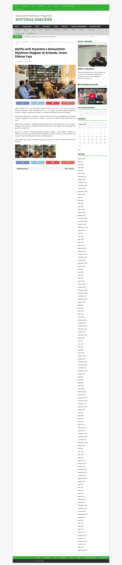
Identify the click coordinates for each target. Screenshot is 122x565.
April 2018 (81, 457)
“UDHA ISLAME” (24, 6)
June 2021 (81, 344)
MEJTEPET (82, 30)
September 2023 (82, 263)
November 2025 (82, 185)
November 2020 (82, 365)
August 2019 (81, 409)
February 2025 (82, 212)
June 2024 (81, 236)
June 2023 (81, 272)
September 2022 (82, 299)
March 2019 (81, 424)
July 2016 (80, 520)
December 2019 (82, 398)
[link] (57, 108)
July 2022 (80, 305)
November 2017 (82, 472)
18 (84, 139)
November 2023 (82, 257)
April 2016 (81, 529)
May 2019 (81, 419)
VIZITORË (47, 30)
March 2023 (81, 281)
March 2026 (81, 173)
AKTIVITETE (17, 30)
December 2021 (82, 326)
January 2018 (81, 466)
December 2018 (82, 433)
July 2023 (80, 269)
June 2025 (81, 200)
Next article (69, 168)
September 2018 (82, 442)
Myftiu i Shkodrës (86, 69)
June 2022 (81, 308)
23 (105, 139)
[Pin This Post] (53, 103)
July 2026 (80, 161)
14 (96, 137)
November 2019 (82, 401)
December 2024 (82, 218)
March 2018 (81, 460)
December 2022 (82, 290)
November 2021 (82, 329)
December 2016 (82, 505)
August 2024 (81, 230)
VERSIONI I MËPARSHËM (68, 6)
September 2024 (82, 227)
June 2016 (81, 523)
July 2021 (80, 341)
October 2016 (82, 511)
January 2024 (81, 251)
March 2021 (81, 353)
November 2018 (82, 436)
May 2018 (81, 454)
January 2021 (81, 359)
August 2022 (81, 302)
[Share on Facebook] (22, 103)
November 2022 (82, 293)
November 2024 (82, 221)
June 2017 (81, 487)
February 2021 (82, 356)
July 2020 (80, 377)
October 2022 (82, 296)
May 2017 (81, 490)
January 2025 (81, 215)
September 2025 (82, 191)
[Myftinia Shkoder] (61, 18)
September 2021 (82, 335)
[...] (91, 78)
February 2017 (82, 499)
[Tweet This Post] (38, 103)
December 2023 (82, 254)
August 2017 (81, 481)
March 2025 (81, 209)
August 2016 (81, 517)
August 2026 (81, 158)
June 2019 (81, 415)
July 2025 (80, 197)
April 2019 (81, 421)
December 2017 (82, 469)
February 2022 (82, 320)
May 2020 (81, 383)
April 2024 (81, 242)
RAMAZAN (65, 30)
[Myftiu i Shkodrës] (92, 66)
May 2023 (81, 275)
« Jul (79, 150)
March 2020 (81, 389)
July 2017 (80, 484)
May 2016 (81, 526)
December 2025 (82, 182)
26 (88, 143)
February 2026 (82, 176)
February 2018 (82, 463)
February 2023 (82, 284)
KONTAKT (56, 6)
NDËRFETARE (56, 30)
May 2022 (81, 311)
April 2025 (81, 206)
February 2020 (82, 392)
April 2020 (81, 386)
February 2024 (82, 248)
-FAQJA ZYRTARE (39, 561)
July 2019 (80, 413)
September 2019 (82, 407)
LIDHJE (49, 6)
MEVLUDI (74, 30)
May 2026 (81, 167)
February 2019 (82, 427)
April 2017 (81, 493)
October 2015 (82, 544)
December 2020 (82, 362)
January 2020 (81, 395)
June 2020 (81, 380)
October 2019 (82, 404)
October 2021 (82, 332)
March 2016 (81, 532)
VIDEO (33, 6)
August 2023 (81, 266)
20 (92, 139)
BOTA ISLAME (91, 30)
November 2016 (82, 508)
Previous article (22, 168)
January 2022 (81, 323)
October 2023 (82, 260)
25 (84, 143)
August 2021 (81, 338)
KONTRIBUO (41, 6)
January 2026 (81, 179)
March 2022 (81, 317)
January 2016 (81, 538)
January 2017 (81, 502)
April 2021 (81, 350)
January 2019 (81, 430)
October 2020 (82, 368)
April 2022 (81, 314)
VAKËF (40, 30)
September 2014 (82, 550)
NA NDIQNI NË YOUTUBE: (89, 84)
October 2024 (82, 224)
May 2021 (81, 347)
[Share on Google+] (68, 103)
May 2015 (81, 547)
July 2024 (80, 233)
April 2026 (81, 170)
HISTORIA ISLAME (19, 9)
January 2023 (81, 287)
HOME (16, 6)
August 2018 (81, 445)
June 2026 (81, 164)
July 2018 (80, 448)
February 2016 (82, 535)
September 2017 (82, 478)
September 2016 (82, 514)
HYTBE (33, 30)
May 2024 (81, 239)
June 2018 (81, 451)
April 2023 (81, 278)
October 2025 (82, 188)
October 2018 (82, 439)
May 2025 (81, 203)
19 (88, 139)
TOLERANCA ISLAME (19, 33)
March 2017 (81, 496)
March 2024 (81, 245)
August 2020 (81, 374)
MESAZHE (26, 30)
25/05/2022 (20, 61)
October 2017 (82, 475)
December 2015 (82, 541)
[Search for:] (98, 36)
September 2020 (82, 371)
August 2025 (81, 194)
